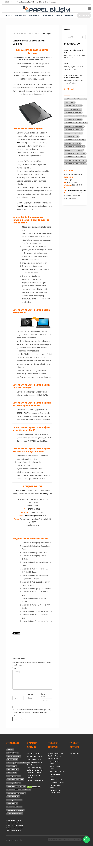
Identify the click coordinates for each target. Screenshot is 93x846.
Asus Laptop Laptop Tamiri (75, 163)
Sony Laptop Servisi (34, 759)
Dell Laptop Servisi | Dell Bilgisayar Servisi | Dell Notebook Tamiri (35, 770)
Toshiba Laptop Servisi (35, 780)
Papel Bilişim (22, 206)
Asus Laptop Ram (71, 136)
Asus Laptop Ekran (13, 796)
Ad (14, 694)
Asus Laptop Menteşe (73, 112)
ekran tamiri (69, 102)
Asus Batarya (12, 759)
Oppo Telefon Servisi (57, 782)
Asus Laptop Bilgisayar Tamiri (16, 793)
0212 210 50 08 (34, 509)
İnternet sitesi (44, 695)
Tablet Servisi (74, 754)
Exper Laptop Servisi (34, 765)
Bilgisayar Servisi (16, 830)
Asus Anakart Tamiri (14, 756)
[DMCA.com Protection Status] (34, 787)
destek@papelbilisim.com (35, 515)
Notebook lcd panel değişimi (75, 99)
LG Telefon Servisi (56, 779)
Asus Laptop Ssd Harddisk (74, 157)
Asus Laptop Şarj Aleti (73, 129)
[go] (83, 37)
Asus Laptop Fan (12, 803)
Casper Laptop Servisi (34, 762)
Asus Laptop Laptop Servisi (75, 116)
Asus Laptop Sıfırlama (73, 150)
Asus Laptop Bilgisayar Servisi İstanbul (19, 789)
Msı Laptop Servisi (33, 754)
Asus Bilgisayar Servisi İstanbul (18, 763)
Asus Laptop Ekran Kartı (74, 146)
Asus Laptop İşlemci (72, 143)
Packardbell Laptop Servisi (33, 776)
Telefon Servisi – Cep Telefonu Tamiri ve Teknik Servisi (55, 756)
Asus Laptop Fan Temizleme (75, 160)
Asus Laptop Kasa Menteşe (74, 140)
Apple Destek (10, 820)
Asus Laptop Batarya (73, 119)
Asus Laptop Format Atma (75, 153)
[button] (86, 839)
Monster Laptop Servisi (35, 756)
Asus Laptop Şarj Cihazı (74, 126)
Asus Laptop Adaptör (73, 133)
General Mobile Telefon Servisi (55, 791)
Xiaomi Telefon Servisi (55, 767)
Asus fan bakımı (13, 769)
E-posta (30, 694)
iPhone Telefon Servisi (55, 762)
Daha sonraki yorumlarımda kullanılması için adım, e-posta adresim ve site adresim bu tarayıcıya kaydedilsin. (31, 712)
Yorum (15, 668)
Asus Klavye (12, 772)
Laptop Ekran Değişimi (44, 34)
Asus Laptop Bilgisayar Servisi (16, 786)
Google (15, 538)
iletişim (43, 493)
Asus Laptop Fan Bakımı (14, 806)
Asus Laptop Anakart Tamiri (75, 123)
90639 (66, 64)
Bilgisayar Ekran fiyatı (73, 106)
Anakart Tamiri (12, 753)
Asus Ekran (11, 766)
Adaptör (10, 749)
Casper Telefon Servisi (55, 775)
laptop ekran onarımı (72, 109)
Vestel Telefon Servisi (57, 771)
